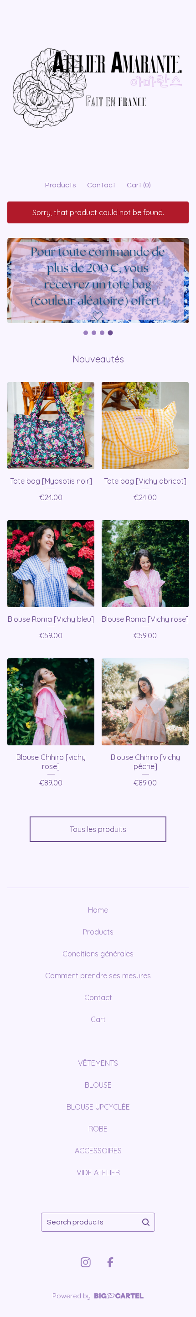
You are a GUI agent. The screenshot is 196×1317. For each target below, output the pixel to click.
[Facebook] (110, 1262)
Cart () (139, 185)
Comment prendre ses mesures (98, 975)
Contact (101, 185)
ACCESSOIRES (98, 1150)
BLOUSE (98, 1085)
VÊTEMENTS (98, 1063)
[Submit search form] (145, 1222)
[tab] (85, 333)
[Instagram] (85, 1262)
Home (98, 909)
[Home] (98, 86)
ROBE (98, 1128)
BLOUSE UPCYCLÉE (98, 1106)
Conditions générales (98, 953)
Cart (98, 1019)
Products (60, 185)
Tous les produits (98, 829)
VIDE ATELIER (98, 1172)
